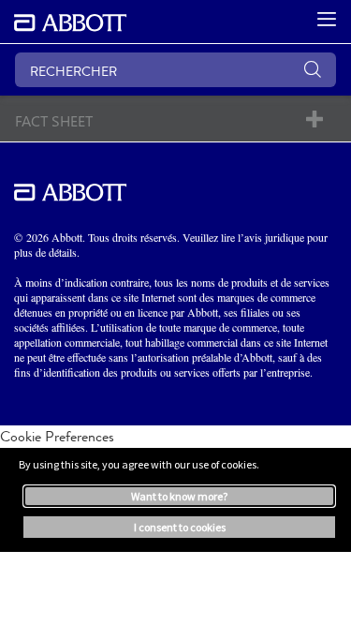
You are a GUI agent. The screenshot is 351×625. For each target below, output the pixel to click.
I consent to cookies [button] (180, 527)
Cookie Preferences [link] (57, 436)
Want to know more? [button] (179, 496)
